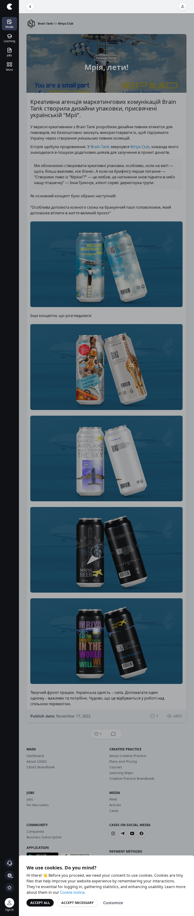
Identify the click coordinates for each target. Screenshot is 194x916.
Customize (113, 902)
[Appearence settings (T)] (9, 887)
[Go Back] (30, 6)
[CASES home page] (9, 6)
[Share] (182, 6)
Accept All (40, 902)
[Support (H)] (9, 863)
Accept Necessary (77, 902)
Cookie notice (72, 892)
